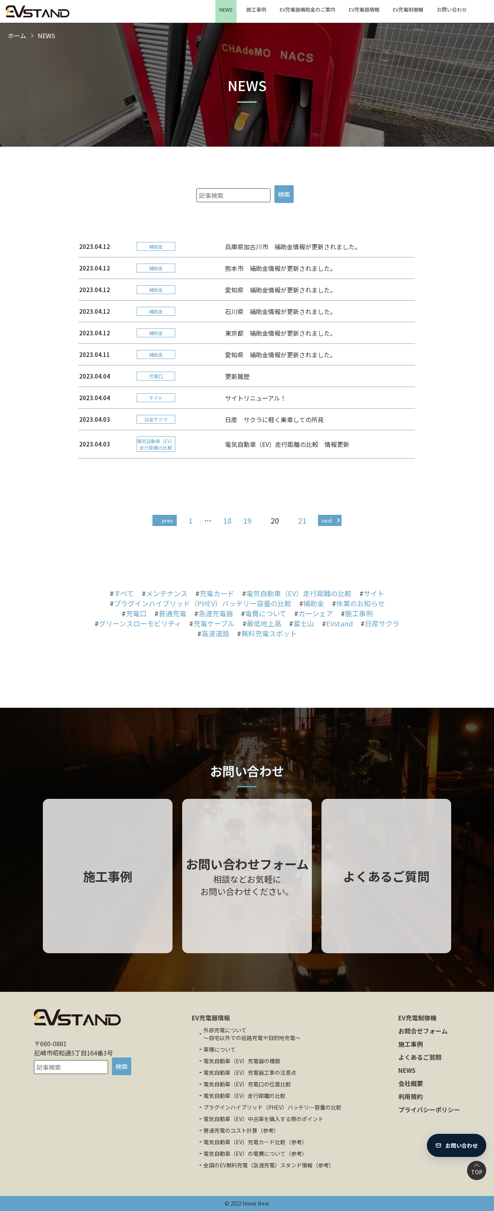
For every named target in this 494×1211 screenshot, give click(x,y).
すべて (124, 593)
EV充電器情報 (364, 9)
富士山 (303, 623)
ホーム (17, 35)
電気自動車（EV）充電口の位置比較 (247, 1084)
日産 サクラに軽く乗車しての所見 (274, 419)
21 (302, 520)
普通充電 (172, 613)
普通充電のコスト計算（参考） (241, 1130)
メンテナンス (167, 593)
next (327, 520)
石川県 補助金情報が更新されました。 (280, 311)
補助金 (313, 603)
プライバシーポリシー (429, 1109)
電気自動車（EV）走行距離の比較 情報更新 (287, 444)
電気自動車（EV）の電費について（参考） (255, 1153)
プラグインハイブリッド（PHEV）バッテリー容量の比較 (202, 603)
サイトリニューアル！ (255, 398)
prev (167, 520)
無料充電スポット (269, 633)
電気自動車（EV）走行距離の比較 (299, 593)
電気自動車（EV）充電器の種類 (241, 1061)
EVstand (339, 623)
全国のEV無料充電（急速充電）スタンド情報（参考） (268, 1165)
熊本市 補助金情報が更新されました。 (280, 268)
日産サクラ (382, 623)
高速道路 (215, 633)
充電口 (136, 613)
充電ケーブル (214, 623)
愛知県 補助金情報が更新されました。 (280, 289)
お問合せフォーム (423, 1030)
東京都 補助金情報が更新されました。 (280, 333)
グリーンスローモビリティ (140, 623)
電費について (265, 613)
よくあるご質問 (420, 1057)
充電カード (217, 593)
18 (227, 520)
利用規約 (410, 1096)
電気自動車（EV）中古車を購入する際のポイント (263, 1119)
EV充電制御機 (408, 9)
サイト (374, 593)
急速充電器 (215, 613)
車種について (219, 1049)
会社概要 (410, 1083)
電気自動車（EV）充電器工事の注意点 (249, 1072)
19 (247, 520)
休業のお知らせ (360, 603)
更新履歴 (237, 376)
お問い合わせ (452, 9)
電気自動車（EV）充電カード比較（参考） (255, 1142)
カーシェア (315, 613)
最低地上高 (264, 623)
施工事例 (256, 9)
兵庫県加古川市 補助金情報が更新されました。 (293, 246)
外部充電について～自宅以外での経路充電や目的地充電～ (252, 1034)
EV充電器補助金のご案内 (307, 9)
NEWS (226, 9)
